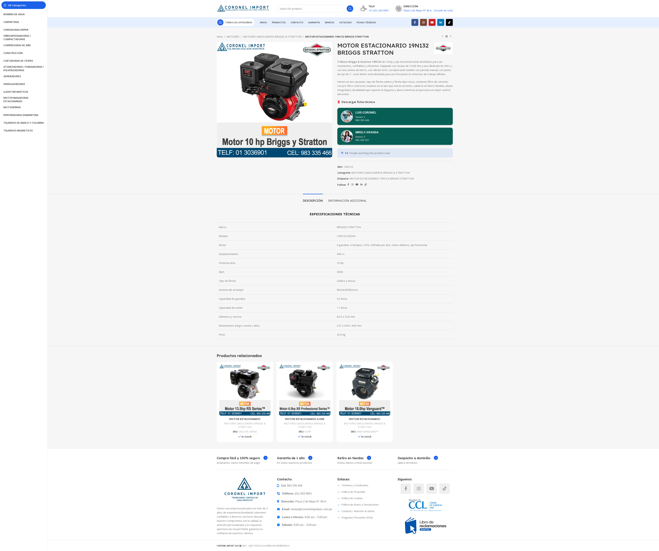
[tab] (313, 199)
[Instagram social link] (423, 22)
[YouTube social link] (432, 22)
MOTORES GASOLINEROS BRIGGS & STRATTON (272, 36)
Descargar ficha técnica (356, 102)
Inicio (220, 36)
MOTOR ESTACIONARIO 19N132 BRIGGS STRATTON (382, 178)
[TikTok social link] (449, 22)
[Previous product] (442, 36)
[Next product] (451, 36)
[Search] (350, 8)
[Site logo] (243, 8)
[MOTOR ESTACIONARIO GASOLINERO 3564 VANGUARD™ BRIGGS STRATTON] (364, 390)
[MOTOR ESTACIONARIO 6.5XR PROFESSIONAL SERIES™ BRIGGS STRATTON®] (304, 390)
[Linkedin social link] (440, 22)
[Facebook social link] (414, 22)
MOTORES (233, 36)
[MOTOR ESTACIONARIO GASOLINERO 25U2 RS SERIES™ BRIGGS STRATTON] (245, 390)
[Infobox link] (242, 458)
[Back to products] (447, 36)
